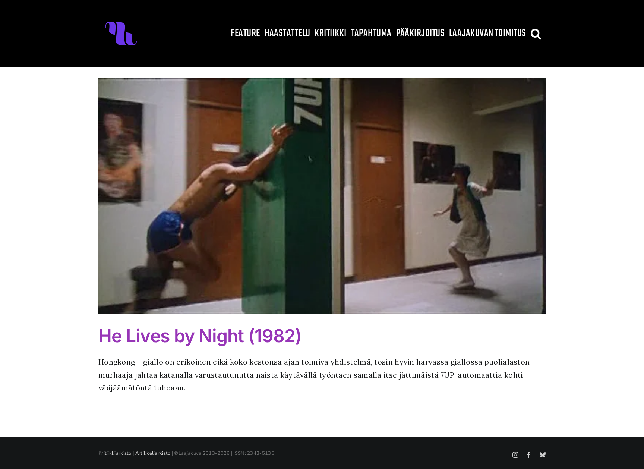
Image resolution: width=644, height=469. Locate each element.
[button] (536, 33)
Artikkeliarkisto (153, 453)
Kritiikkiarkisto (115, 453)
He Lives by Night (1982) (200, 336)
